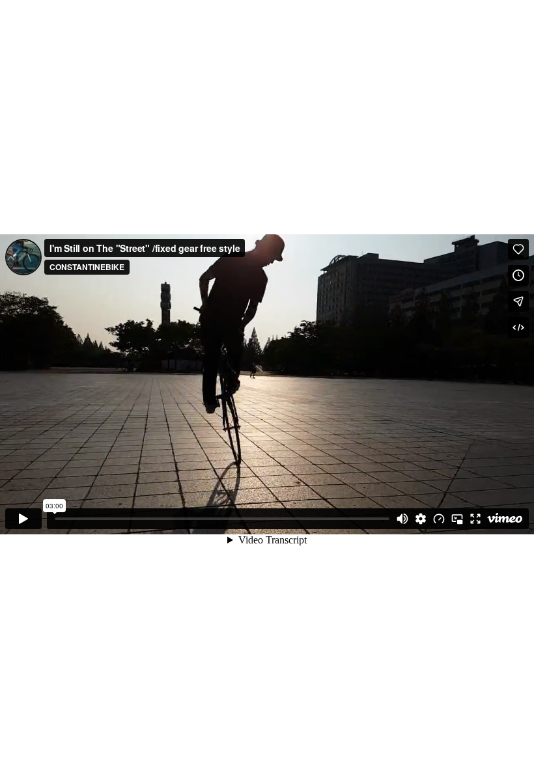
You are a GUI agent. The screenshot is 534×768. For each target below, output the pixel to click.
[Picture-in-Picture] (457, 519)
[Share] (518, 301)
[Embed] (518, 327)
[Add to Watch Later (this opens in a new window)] (518, 275)
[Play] (23, 518)
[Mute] (402, 519)
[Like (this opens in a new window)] (518, 249)
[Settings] (421, 519)
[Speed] (439, 519)
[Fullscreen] (475, 519)
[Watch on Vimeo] (505, 519)
